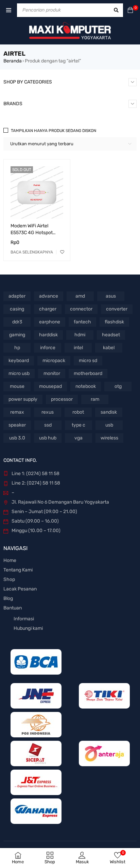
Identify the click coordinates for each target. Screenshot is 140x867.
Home (9, 560)
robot (78, 412)
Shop (9, 579)
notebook (85, 386)
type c (78, 425)
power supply (22, 399)
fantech (82, 322)
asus (111, 296)
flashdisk (114, 322)
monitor (51, 373)
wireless (109, 438)
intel (78, 348)
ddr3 (17, 322)
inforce (47, 348)
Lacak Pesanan (20, 589)
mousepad (50, 386)
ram (95, 399)
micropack (53, 360)
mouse (17, 386)
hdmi (79, 335)
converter (116, 309)
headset (111, 335)
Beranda (12, 61)
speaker (17, 425)
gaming (17, 335)
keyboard (18, 360)
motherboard (88, 373)
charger (47, 309)
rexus (47, 412)
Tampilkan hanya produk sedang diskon (53, 130)
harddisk (48, 335)
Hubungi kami (28, 628)
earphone (49, 322)
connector (81, 309)
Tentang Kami (18, 570)
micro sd (88, 360)
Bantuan (12, 608)
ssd (48, 425)
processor (62, 399)
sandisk (109, 412)
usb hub (47, 438)
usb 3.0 (17, 438)
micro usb (19, 373)
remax (17, 412)
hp (17, 348)
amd (80, 296)
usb (109, 425)
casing (17, 309)
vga (78, 438)
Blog (8, 598)
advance (48, 296)
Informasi (24, 619)
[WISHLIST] (62, 252)
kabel (109, 348)
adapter (16, 296)
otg (118, 386)
